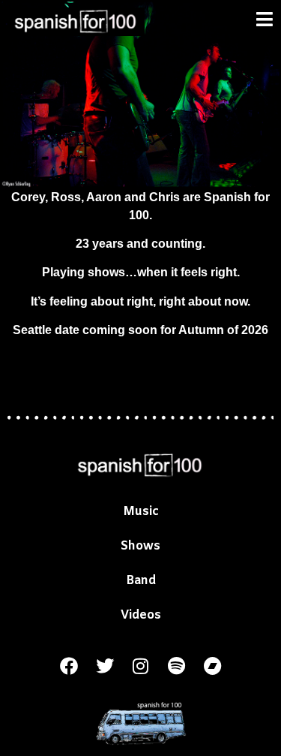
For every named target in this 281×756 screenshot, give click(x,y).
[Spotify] (177, 666)
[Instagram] (141, 666)
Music (141, 512)
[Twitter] (105, 666)
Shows (140, 546)
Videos (141, 615)
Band (141, 581)
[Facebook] (69, 666)
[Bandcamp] (213, 666)
